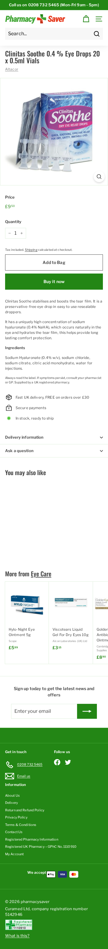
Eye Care (41, 573)
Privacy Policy (16, 817)
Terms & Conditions (20, 825)
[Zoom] (99, 176)
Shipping (31, 250)
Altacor (11, 69)
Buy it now (54, 281)
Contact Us (13, 832)
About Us (12, 795)
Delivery (11, 803)
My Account (14, 854)
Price (10, 197)
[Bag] (86, 19)
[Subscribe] (87, 711)
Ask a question (19, 450)
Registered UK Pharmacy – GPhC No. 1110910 (40, 846)
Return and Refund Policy (24, 810)
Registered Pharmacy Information (31, 839)
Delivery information (24, 437)
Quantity (13, 221)
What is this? (17, 935)
